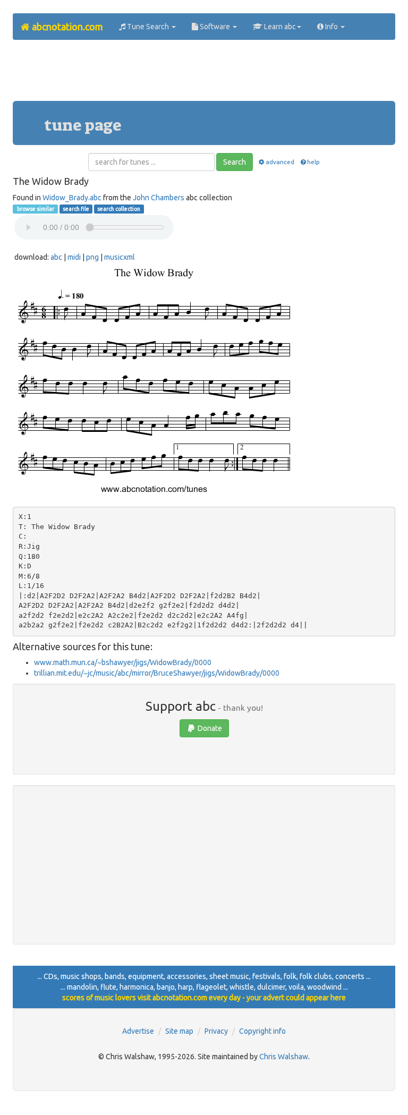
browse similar (35, 209)
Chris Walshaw (283, 1056)
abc (56, 257)
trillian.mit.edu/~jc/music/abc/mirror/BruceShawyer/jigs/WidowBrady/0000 (156, 673)
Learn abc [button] (279, 26)
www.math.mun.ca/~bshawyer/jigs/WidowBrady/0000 (122, 662)
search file (76, 209)
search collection (118, 209)
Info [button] (331, 26)
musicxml (119, 257)
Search (234, 162)
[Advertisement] (206, 74)
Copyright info (262, 1031)
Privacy (216, 1031)
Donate (209, 728)
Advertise (138, 1031)
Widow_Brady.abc (71, 197)
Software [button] (215, 26)
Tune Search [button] (148, 26)
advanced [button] (280, 161)
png (92, 257)
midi (74, 257)
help (313, 161)
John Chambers (158, 197)
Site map (179, 1031)
